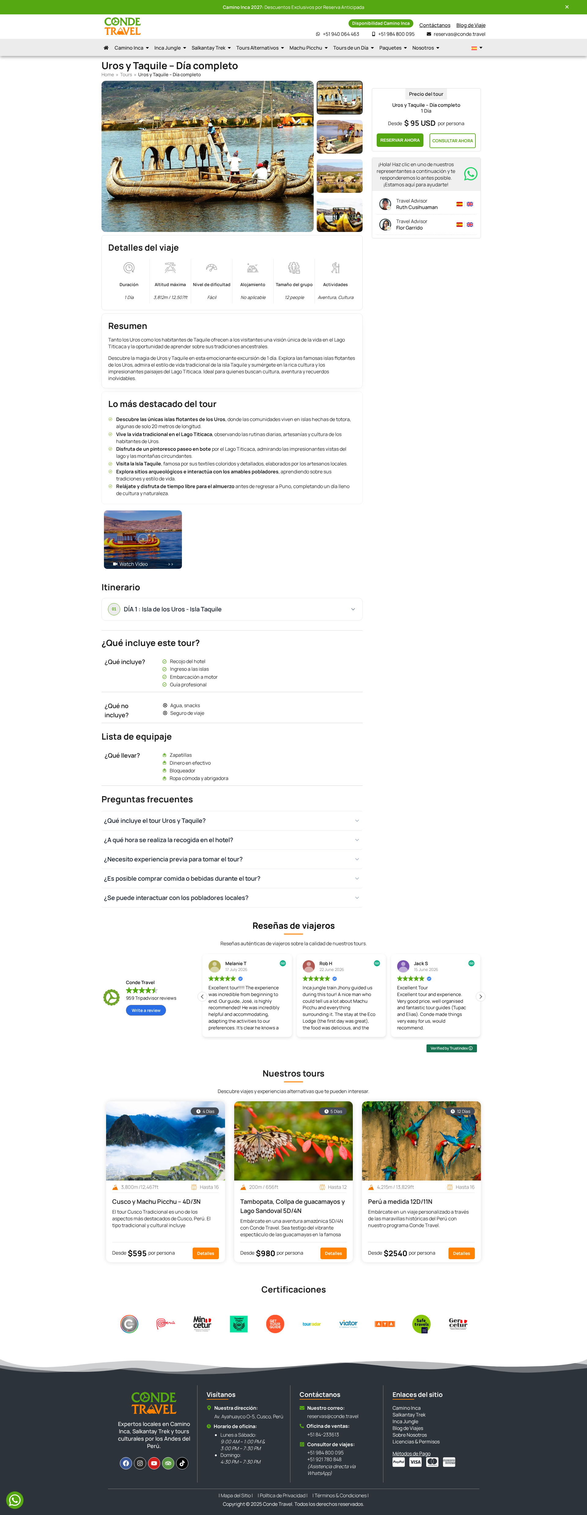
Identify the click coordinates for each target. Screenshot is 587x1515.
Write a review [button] (146, 1010)
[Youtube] (154, 1463)
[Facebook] (126, 1463)
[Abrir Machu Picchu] (326, 47)
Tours (126, 74)
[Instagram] (140, 1463)
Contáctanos (434, 25)
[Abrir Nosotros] (437, 47)
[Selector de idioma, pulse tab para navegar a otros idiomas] (476, 48)
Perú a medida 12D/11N (400, 1201)
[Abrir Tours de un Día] (372, 47)
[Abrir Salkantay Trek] (229, 47)
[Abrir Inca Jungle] (184, 47)
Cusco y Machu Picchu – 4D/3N (156, 1201)
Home (108, 74)
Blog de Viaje (470, 25)
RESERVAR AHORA (400, 140)
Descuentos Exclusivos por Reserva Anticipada (293, 7)
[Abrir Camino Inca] (147, 47)
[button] (143, 540)
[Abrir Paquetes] (405, 47)
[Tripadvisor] (168, 1463)
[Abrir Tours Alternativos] (282, 47)
